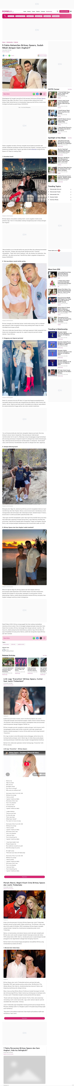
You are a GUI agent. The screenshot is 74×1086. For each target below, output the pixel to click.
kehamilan (34, 149)
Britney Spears (41, 98)
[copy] (44, 94)
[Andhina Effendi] (3, 650)
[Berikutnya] (47, 743)
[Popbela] (8, 11)
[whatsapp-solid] (34, 94)
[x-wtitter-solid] (41, 94)
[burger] (71, 11)
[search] (57, 11)
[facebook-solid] (37, 94)
